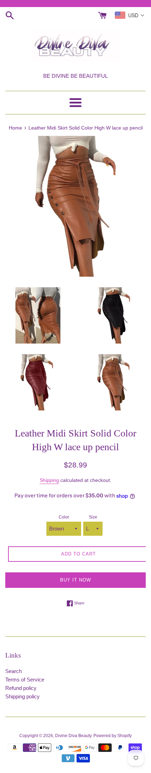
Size (93, 517)
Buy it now (75, 580)
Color (64, 517)
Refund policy (21, 688)
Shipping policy (22, 696)
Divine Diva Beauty (73, 735)
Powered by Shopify (112, 735)
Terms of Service (24, 680)
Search (13, 671)
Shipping (49, 480)
